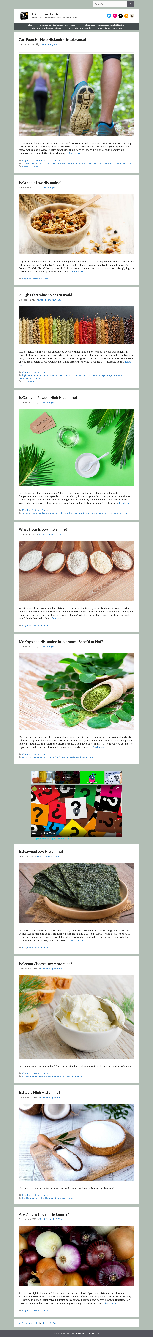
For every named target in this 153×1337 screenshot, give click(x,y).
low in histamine (100, 513)
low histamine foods (65, 757)
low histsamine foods (73, 1076)
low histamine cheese (32, 1076)
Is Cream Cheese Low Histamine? (45, 963)
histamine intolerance (76, 375)
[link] (34, 788)
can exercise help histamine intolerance (41, 163)
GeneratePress (92, 1333)
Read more (74, 153)
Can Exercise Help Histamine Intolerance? (52, 39)
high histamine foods (32, 375)
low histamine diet (53, 1076)
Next (57, 1323)
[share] (117, 787)
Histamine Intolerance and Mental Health (103, 25)
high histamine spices (54, 375)
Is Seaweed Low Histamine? (41, 851)
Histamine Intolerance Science (46, 28)
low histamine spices (98, 375)
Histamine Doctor (46, 14)
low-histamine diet (118, 513)
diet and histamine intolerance (75, 513)
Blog (30, 25)
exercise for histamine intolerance (114, 163)
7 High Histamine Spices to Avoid (45, 295)
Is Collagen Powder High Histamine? (48, 397)
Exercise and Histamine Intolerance (57, 25)
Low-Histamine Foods (80, 28)
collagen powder (30, 513)
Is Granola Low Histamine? (40, 182)
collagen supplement (49, 513)
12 (50, 1323)
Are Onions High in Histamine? (44, 1214)
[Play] (92, 777)
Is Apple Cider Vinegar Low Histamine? (57, 788)
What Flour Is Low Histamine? (43, 529)
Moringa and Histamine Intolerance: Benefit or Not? (61, 641)
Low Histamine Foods (37, 278)
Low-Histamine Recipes (110, 28)
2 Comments (28, 381)
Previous (25, 1323)
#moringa (27, 757)
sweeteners (67, 1198)
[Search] (130, 4)
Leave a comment (30, 166)
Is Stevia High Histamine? (39, 1092)
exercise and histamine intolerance (79, 163)
